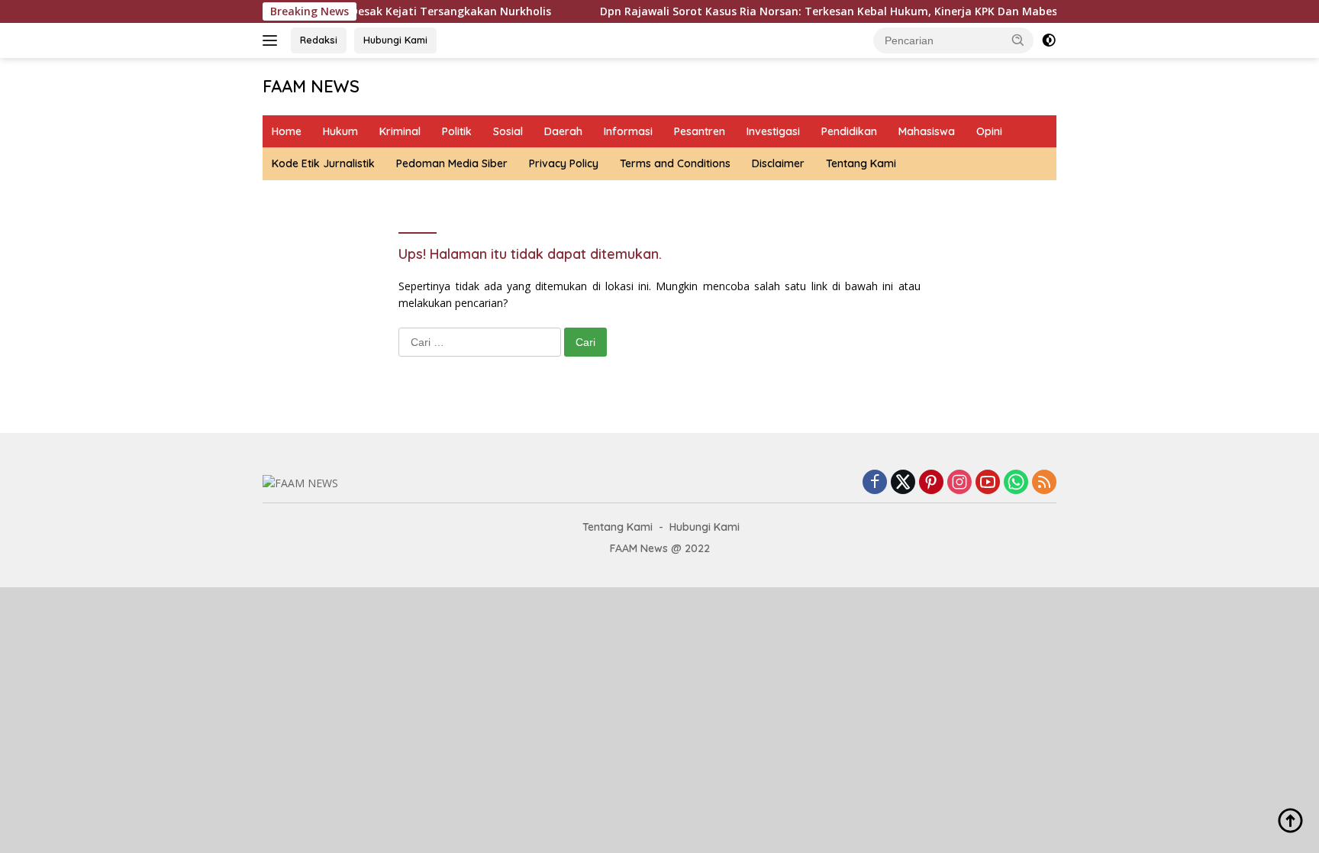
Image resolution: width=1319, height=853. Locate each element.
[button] (1018, 39)
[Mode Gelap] (1048, 40)
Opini (989, 131)
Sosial (508, 131)
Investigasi (773, 131)
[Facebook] (875, 483)
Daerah (563, 131)
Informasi (628, 131)
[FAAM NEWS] (300, 482)
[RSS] (1044, 483)
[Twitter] (903, 483)
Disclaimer (778, 163)
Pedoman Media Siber (452, 163)
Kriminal (400, 131)
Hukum (340, 131)
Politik (457, 131)
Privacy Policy (563, 163)
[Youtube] (988, 483)
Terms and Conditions (675, 163)
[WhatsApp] (1016, 483)
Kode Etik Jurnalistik (323, 163)
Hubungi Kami (395, 40)
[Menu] (273, 40)
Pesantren (699, 131)
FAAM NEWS (311, 86)
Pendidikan (849, 131)
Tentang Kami (861, 163)
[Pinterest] (931, 483)
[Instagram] (959, 483)
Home (287, 131)
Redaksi (318, 40)
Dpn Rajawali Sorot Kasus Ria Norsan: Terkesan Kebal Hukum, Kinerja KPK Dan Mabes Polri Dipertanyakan (857, 11)
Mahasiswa (926, 131)
